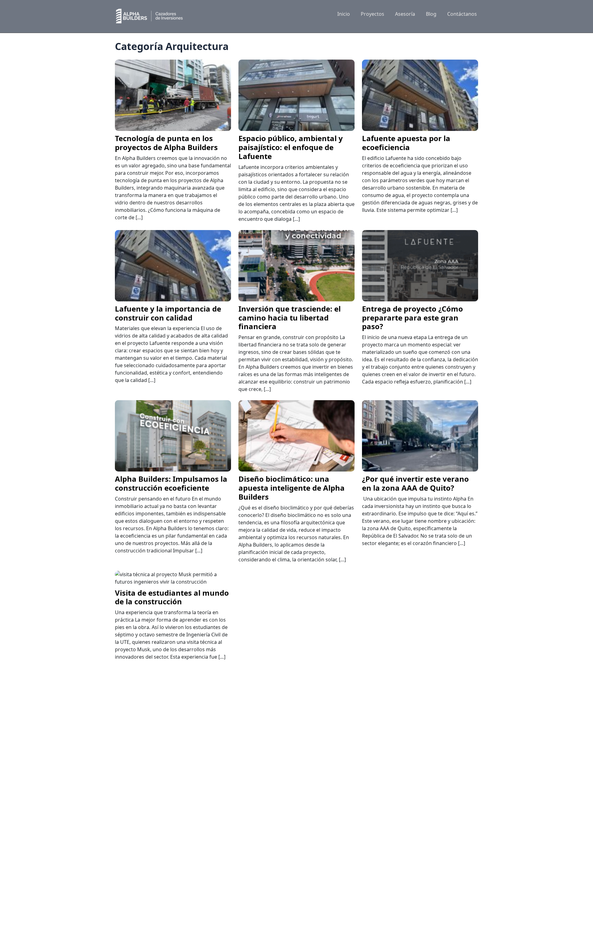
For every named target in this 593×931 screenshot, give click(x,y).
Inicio (343, 13)
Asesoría (405, 13)
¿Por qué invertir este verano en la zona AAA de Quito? (415, 483)
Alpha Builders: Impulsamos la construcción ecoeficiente (171, 483)
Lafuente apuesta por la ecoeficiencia (406, 142)
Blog (431, 13)
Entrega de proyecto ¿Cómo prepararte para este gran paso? (412, 318)
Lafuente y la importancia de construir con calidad (168, 313)
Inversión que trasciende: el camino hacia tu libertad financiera (289, 318)
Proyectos (372, 13)
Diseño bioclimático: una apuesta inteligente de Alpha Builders (291, 488)
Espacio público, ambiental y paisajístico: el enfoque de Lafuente (290, 147)
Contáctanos (462, 13)
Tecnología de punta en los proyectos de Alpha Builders (166, 142)
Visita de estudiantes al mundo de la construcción (172, 597)
